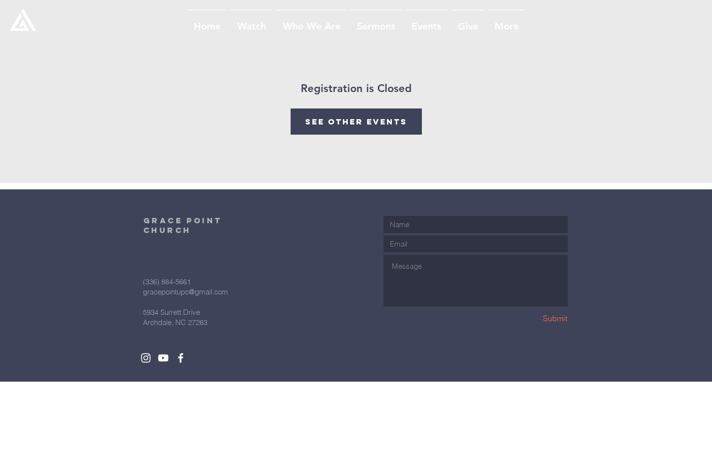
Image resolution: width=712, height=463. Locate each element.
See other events (356, 121)
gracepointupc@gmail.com (185, 291)
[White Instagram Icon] (145, 358)
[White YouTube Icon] (163, 358)
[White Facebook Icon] (180, 358)
